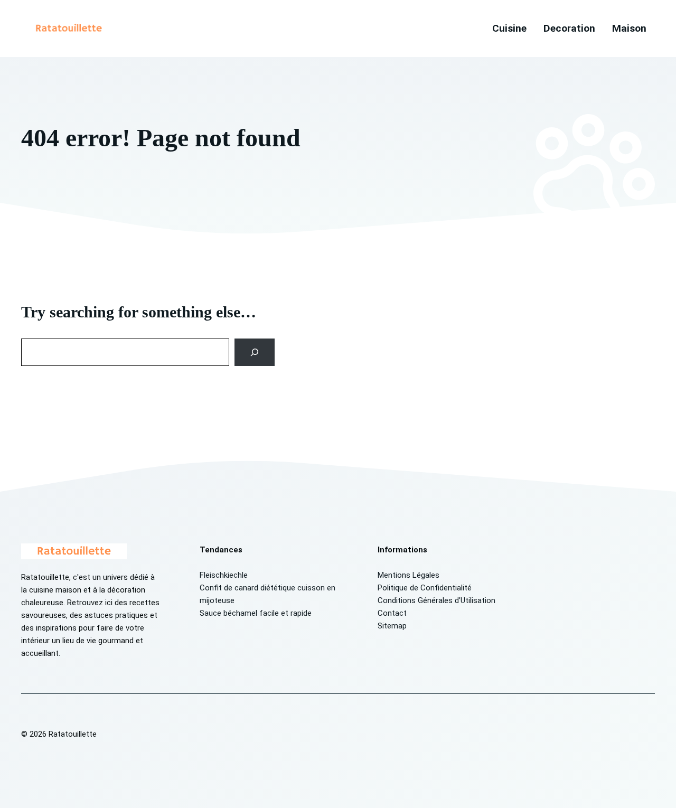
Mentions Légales (408, 575)
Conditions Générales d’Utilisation (436, 600)
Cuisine (509, 28)
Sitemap (392, 626)
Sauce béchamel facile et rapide (256, 613)
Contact (392, 613)
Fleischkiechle (224, 575)
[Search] (254, 352)
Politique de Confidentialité (425, 588)
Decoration (569, 28)
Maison (629, 28)
